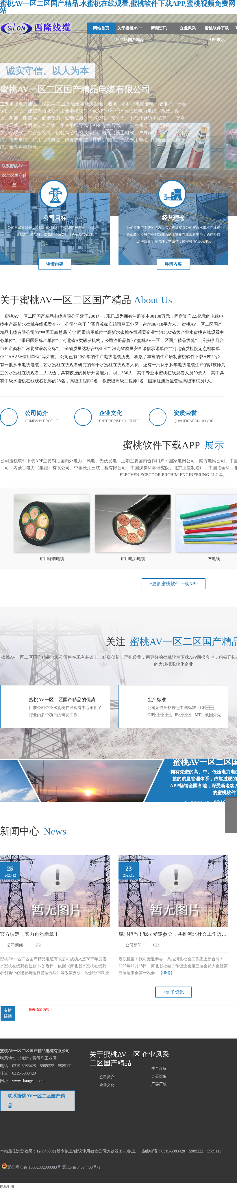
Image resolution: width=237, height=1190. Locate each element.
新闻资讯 (159, 28)
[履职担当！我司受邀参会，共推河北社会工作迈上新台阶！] (173, 892)
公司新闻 (15, 945)
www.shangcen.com (28, 1081)
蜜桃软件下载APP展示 (217, 34)
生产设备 (158, 1068)
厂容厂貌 (158, 1084)
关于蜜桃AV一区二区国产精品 (130, 34)
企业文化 (106, 1085)
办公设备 (158, 1076)
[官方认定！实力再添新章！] (55, 892)
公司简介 (106, 1077)
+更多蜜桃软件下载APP (173, 583)
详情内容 (55, 264)
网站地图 (7, 1187)
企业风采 (188, 28)
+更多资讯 (173, 991)
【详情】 (166, 973)
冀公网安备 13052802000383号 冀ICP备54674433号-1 (53, 1167)
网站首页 (101, 28)
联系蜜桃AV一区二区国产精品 (14, 165)
